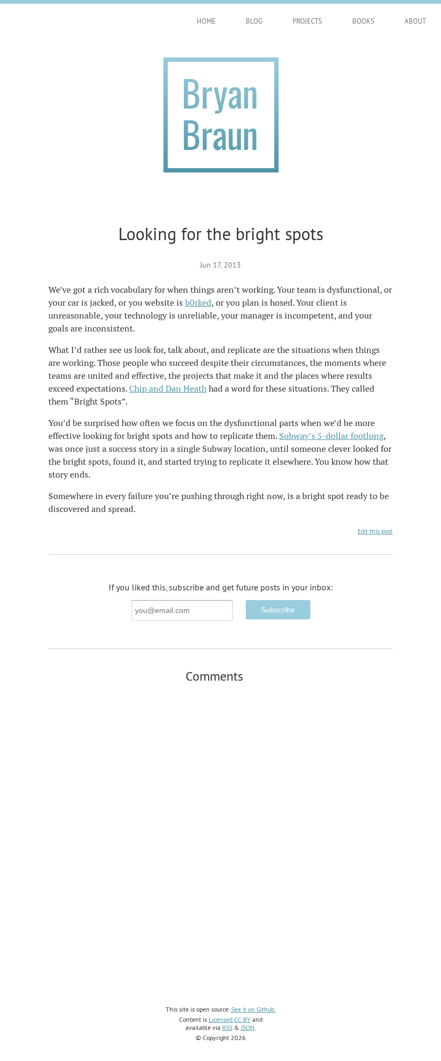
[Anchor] (249, 675)
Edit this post (375, 531)
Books (363, 21)
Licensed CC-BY (230, 1019)
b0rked (198, 302)
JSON (247, 1027)
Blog (254, 21)
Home (206, 21)
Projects (307, 21)
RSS (227, 1027)
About (415, 21)
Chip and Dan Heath (168, 388)
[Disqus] (220, 830)
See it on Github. (253, 1009)
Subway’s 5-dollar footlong (331, 436)
